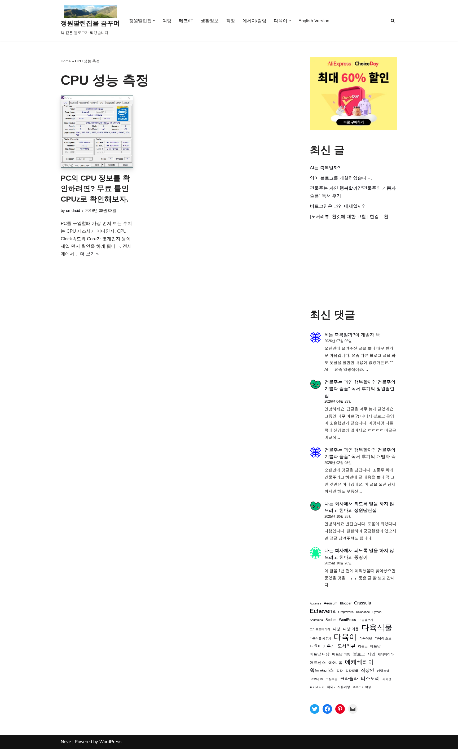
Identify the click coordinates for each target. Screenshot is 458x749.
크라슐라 (349, 678)
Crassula (362, 602)
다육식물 (377, 628)
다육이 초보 (383, 638)
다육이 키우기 (322, 646)
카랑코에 (383, 671)
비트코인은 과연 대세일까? (337, 206)
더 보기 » (89, 253)
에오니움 (335, 663)
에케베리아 (359, 662)
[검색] (393, 21)
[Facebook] (327, 709)
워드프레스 (322, 670)
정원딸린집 (365, 510)
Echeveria (323, 611)
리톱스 (363, 646)
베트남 (375, 646)
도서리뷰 (346, 645)
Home (66, 61)
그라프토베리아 (320, 629)
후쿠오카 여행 (362, 687)
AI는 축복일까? (325, 167)
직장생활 (351, 671)
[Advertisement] (353, 264)
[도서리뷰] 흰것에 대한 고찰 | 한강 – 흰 (349, 216)
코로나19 (316, 679)
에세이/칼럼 (254, 20)
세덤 (371, 654)
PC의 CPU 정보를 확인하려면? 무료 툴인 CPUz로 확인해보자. (95, 188)
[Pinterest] (340, 709)
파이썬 (386, 679)
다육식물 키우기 (320, 638)
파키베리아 (317, 687)
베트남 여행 (341, 654)
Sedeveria (316, 619)
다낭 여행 (351, 629)
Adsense (315, 603)
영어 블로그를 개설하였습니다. (341, 178)
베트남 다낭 (319, 654)
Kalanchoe (363, 611)
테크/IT (186, 20)
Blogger (345, 603)
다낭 (336, 629)
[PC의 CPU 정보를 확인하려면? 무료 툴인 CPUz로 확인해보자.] (97, 131)
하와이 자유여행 (338, 687)
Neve (66, 741)
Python (376, 611)
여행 (166, 20)
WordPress (347, 620)
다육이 (345, 637)
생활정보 (210, 20)
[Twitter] (314, 709)
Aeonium (330, 603)
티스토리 (370, 678)
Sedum (330, 620)
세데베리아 (386, 654)
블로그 (359, 654)
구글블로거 (366, 619)
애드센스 (318, 662)
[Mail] (353, 709)
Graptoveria (346, 611)
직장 (230, 20)
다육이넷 (365, 638)
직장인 (367, 670)
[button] (154, 21)
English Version (313, 20)
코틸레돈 (331, 679)
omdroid (73, 210)
